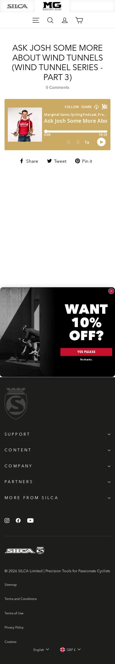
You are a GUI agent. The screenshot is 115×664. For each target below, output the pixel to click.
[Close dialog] (111, 290)
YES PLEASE (86, 351)
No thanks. (86, 359)
